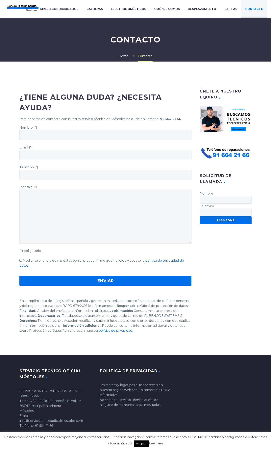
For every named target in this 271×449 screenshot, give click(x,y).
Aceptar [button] (141, 443)
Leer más (156, 443)
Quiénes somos (167, 9)
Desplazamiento (202, 9)
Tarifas (230, 9)
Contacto (254, 9)
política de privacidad (115, 330)
